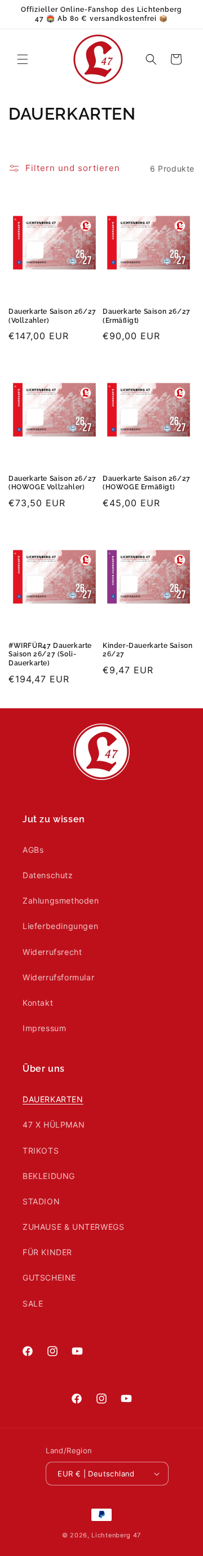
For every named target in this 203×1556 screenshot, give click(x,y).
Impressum (44, 1028)
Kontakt (38, 1002)
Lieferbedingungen (60, 926)
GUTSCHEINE (49, 1277)
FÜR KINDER (47, 1252)
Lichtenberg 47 (116, 1535)
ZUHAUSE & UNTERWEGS (73, 1226)
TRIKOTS (41, 1150)
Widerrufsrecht (52, 952)
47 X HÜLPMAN (54, 1124)
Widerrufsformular (58, 977)
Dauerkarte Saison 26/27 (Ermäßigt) (147, 316)
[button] (22, 59)
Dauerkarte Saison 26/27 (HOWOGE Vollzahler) (52, 483)
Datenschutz (48, 875)
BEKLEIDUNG (49, 1176)
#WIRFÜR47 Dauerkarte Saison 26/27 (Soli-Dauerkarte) (50, 654)
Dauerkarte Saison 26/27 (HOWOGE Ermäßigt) (147, 483)
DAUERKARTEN (53, 1099)
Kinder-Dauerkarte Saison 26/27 (147, 650)
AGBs (33, 849)
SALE (33, 1303)
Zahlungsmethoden (61, 900)
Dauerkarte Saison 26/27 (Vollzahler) (52, 316)
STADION (41, 1201)
